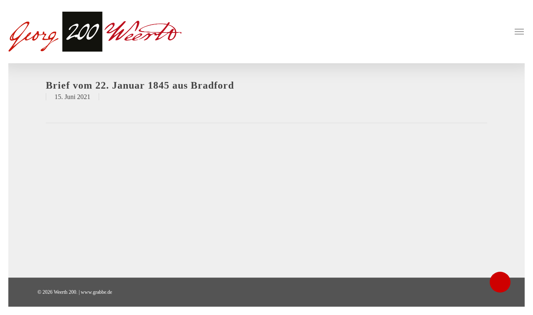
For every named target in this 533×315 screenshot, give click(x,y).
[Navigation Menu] (520, 31)
